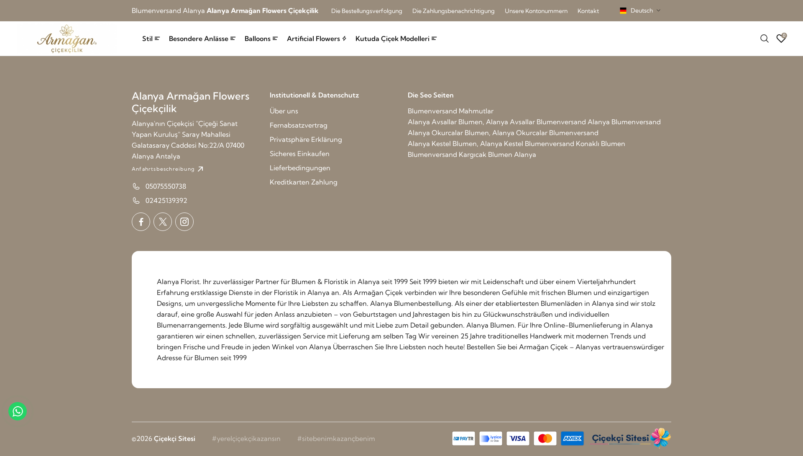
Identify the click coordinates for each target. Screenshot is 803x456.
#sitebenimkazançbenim (336, 438)
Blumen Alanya (512, 154)
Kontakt (588, 11)
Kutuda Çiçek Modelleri (392, 38)
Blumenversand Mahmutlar (451, 111)
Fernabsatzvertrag (298, 125)
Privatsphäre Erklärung (306, 139)
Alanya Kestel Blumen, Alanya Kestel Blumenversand (491, 143)
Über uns (284, 111)
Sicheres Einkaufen (300, 153)
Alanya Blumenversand (624, 122)
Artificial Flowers (313, 38)
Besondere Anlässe (198, 38)
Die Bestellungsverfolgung (366, 11)
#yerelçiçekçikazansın (246, 438)
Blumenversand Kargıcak (447, 154)
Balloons (258, 38)
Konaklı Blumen (600, 143)
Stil (147, 38)
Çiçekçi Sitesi (174, 438)
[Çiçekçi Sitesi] (629, 438)
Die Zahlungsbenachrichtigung (453, 11)
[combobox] (640, 10)
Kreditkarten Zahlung (304, 182)
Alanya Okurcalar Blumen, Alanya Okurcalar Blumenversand (503, 132)
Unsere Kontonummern (536, 11)
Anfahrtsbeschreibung (163, 169)
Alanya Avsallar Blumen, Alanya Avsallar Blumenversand (497, 122)
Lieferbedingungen (300, 168)
